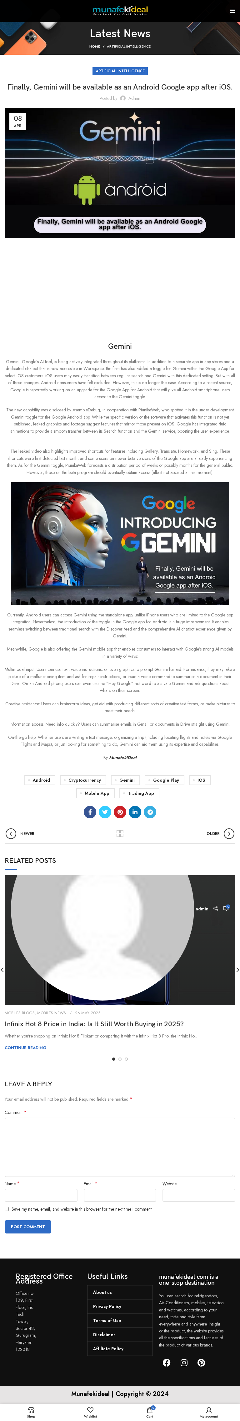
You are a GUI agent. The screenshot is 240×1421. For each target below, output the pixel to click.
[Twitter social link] (105, 812)
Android (41, 780)
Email (91, 1183)
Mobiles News (51, 1013)
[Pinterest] (201, 1362)
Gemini (127, 780)
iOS (201, 780)
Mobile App (97, 793)
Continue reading (26, 1048)
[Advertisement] (120, 291)
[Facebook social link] (90, 812)
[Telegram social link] (150, 812)
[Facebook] (167, 1362)
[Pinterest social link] (120, 812)
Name (12, 1183)
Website (169, 1184)
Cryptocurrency (84, 780)
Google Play (166, 780)
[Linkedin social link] (135, 812)
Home (94, 46)
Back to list (120, 833)
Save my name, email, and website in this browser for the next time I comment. (82, 1209)
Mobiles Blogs (20, 1013)
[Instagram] (184, 1362)
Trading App (141, 793)
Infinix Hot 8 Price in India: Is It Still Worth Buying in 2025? (94, 1024)
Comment (16, 1112)
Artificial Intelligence (129, 46)
